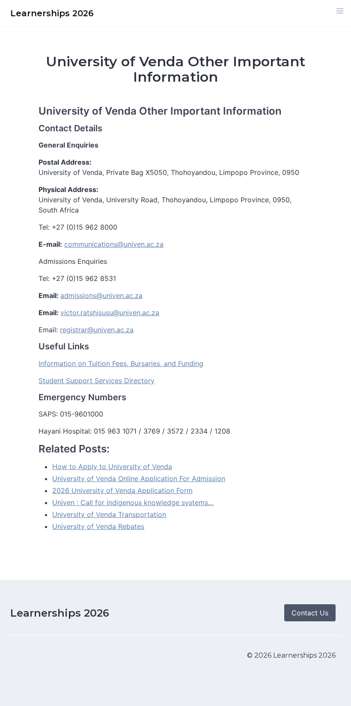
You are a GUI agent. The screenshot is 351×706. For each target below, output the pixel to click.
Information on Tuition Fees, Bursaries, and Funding (121, 363)
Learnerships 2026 (59, 613)
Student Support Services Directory (97, 380)
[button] (340, 11)
